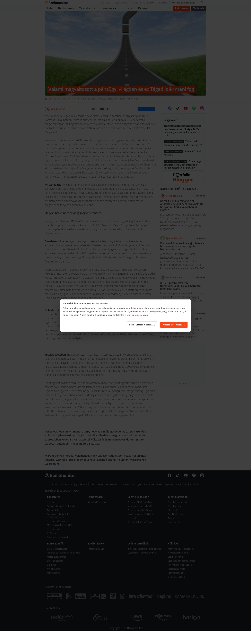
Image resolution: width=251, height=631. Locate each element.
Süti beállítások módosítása (142, 325)
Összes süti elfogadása (174, 325)
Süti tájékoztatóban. (137, 315)
